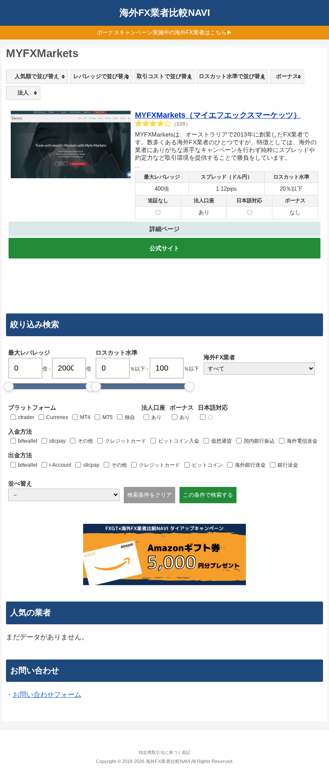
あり (156, 417)
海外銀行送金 (250, 465)
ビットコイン (207, 465)
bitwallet (27, 441)
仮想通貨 (221, 441)
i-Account (60, 465)
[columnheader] (37, 77)
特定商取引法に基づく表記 (164, 752)
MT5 (107, 417)
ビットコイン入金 (178, 441)
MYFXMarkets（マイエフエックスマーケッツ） (218, 115)
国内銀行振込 (259, 441)
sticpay (57, 441)
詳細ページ (164, 228)
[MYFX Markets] (71, 146)
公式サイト (164, 248)
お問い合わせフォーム (47, 694)
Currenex (57, 417)
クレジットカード (125, 441)
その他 (85, 441)
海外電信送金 (302, 441)
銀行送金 (288, 465)
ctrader (26, 417)
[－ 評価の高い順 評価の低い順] (64, 495)
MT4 (85, 417)
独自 (130, 417)
